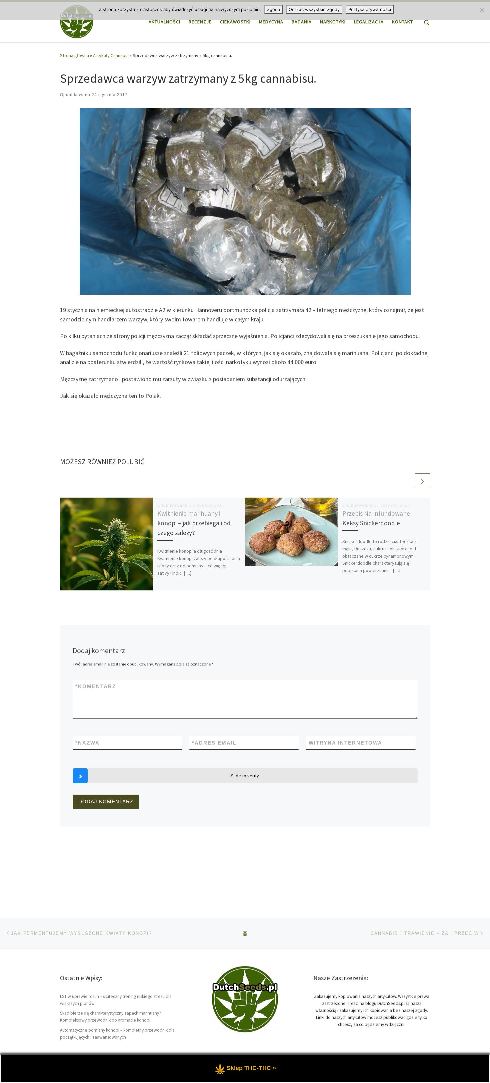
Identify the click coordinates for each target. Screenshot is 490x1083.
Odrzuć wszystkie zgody (314, 9)
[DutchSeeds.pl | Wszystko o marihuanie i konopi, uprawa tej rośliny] (76, 20)
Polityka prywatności (369, 9)
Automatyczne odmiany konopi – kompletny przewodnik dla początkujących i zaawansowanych (117, 1033)
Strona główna (74, 55)
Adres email (214, 743)
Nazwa (87, 743)
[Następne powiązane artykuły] (422, 480)
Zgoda (273, 9)
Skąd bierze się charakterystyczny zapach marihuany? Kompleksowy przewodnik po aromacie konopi (110, 1016)
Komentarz (95, 686)
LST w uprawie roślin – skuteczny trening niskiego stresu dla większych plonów (116, 1000)
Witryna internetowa (345, 743)
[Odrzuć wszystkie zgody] (481, 10)
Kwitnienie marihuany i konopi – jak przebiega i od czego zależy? (194, 523)
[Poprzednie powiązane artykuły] (406, 480)
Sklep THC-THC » (251, 1068)
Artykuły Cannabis (111, 55)
